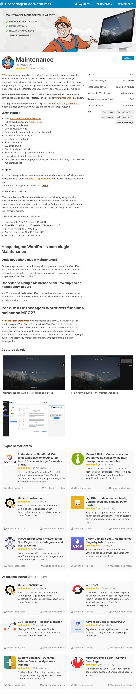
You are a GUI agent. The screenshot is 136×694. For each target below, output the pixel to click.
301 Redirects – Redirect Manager (40, 621)
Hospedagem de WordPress (27, 4)
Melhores (127, 4)
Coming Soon (108, 112)
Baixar (129, 57)
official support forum (39, 178)
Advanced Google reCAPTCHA (105, 621)
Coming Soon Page (125, 112)
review (45, 185)
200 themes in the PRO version (25, 118)
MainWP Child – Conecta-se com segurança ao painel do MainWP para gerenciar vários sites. (107, 458)
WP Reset (92, 585)
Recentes (106, 4)
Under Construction (30, 498)
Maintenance (107, 117)
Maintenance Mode (125, 117)
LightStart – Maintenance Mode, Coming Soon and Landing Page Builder (106, 502)
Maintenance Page (125, 122)
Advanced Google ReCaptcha (66, 103)
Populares (84, 4)
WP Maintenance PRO (65, 97)
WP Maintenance (10, 75)
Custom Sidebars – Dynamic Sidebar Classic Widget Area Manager (36, 661)
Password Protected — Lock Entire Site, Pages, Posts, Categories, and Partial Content (40, 542)
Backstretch (36, 121)
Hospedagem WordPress (16, 320)
